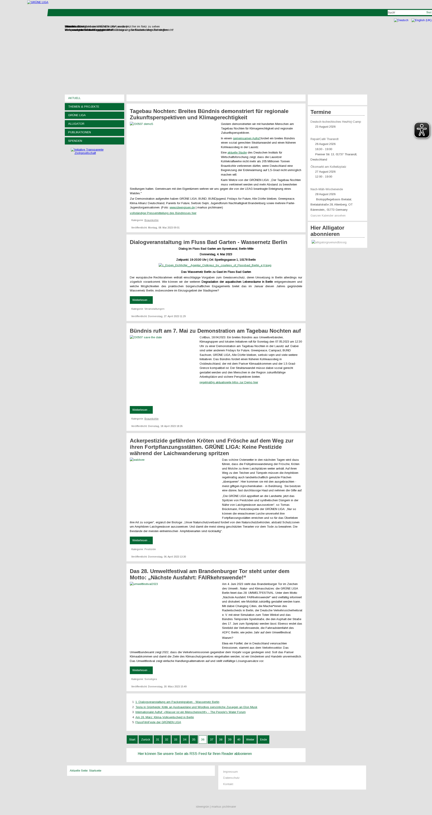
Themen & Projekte (83, 106)
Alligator (76, 123)
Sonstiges (150, 679)
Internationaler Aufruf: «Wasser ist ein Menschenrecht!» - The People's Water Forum (190, 712)
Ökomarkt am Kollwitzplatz (328, 166)
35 (193, 739)
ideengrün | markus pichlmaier (216, 806)
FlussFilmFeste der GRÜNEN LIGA (158, 722)
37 (211, 739)
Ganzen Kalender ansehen (328, 215)
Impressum (230, 771)
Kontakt (228, 784)
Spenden (75, 140)
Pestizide (150, 549)
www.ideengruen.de (182, 207)
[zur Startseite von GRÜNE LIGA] (37, 2)
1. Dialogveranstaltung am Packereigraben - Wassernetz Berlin (177, 702)
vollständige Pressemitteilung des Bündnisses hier (163, 213)
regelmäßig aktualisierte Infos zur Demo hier (229, 382)
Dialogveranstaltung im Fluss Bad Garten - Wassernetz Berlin (208, 242)
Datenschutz (231, 777)
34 (184, 739)
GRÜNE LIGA (77, 115)
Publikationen (79, 132)
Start (132, 739)
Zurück (145, 739)
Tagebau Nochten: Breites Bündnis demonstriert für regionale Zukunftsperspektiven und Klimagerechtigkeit (209, 114)
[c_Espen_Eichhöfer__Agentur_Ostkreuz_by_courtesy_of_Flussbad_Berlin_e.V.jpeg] (216, 265)
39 (229, 739)
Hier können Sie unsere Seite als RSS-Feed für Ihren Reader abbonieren (195, 754)
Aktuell (74, 98)
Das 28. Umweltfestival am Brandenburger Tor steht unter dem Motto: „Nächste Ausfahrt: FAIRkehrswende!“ (209, 574)
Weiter (250, 739)
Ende (263, 739)
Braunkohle (151, 220)
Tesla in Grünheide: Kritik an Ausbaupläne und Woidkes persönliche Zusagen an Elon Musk (196, 707)
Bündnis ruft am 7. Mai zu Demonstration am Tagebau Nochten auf (215, 331)
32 (166, 739)
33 (175, 739)
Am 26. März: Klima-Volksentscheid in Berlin (164, 717)
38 (220, 739)
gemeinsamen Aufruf (247, 138)
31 (157, 739)
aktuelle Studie (237, 152)
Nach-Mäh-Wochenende (326, 189)
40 (238, 739)
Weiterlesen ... (141, 300)
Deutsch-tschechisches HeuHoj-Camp (335, 121)
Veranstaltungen (154, 308)
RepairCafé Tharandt (324, 139)
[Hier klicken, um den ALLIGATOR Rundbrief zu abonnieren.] (337, 242)
